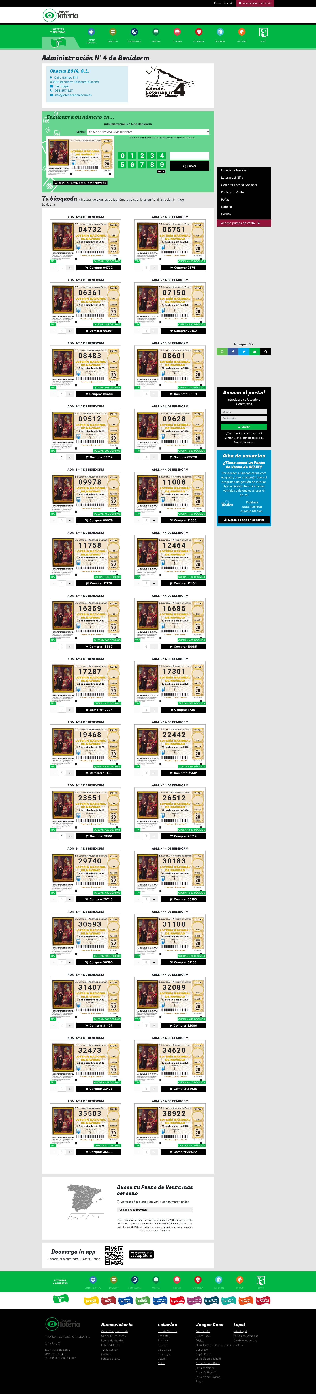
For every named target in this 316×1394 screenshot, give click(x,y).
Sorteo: (81, 131)
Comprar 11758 (100, 583)
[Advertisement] (244, 109)
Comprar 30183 (185, 899)
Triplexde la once (125, 1306)
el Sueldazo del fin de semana (213, 1345)
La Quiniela (198, 41)
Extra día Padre (211, 1306)
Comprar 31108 (185, 962)
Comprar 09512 (100, 457)
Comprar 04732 (101, 267)
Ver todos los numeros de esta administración (80, 183)
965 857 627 (63, 90)
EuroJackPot (203, 1331)
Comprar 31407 (100, 1025)
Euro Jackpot (91, 1306)
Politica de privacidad (246, 1335)
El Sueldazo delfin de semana (160, 1306)
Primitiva (156, 41)
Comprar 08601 (185, 394)
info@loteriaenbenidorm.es (73, 95)
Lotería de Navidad (234, 170)
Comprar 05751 (185, 267)
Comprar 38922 (185, 1152)
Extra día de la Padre (208, 1363)
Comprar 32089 (185, 1025)
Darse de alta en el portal (245, 520)
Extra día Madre (194, 1306)
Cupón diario (142, 1306)
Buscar (191, 165)
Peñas (225, 199)
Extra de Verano (245, 1306)
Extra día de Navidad (263, 1306)
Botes (263, 41)
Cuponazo (177, 1306)
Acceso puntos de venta (238, 223)
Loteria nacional (93, 1288)
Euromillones (134, 41)
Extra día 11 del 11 (206, 1372)
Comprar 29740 (101, 899)
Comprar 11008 (185, 520)
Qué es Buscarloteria (113, 1335)
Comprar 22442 (185, 773)
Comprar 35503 (101, 1152)
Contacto (106, 1354)
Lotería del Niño (232, 177)
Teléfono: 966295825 (57, 1350)
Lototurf (242, 41)
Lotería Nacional (167, 1331)
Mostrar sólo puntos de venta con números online (154, 1202)
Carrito (226, 214)
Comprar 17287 (100, 710)
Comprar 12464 (185, 583)
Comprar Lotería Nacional (239, 185)
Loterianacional (91, 41)
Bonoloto (113, 41)
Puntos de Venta (223, 3)
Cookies (238, 1345)
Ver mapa (61, 86)
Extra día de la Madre (208, 1358)
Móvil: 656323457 (55, 1353)
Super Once (108, 1306)
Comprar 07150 (185, 331)
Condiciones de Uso (245, 1340)
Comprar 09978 (101, 520)
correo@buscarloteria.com (60, 1357)
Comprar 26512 (185, 836)
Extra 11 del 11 (228, 1306)
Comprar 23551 (100, 836)
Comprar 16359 (100, 646)
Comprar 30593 (101, 962)
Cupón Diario (203, 1354)
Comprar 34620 (185, 1088)
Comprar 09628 (185, 457)
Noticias (226, 207)
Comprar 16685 (185, 646)
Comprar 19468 (101, 773)
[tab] (61, 31)
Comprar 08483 (101, 394)
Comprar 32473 (101, 1088)
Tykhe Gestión (109, 1349)
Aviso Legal (240, 1331)
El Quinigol (219, 1288)
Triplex (200, 1340)
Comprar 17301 (185, 710)
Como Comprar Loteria (114, 1331)
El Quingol (220, 41)
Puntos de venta (110, 1358)
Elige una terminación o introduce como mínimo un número (161, 137)
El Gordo (177, 41)
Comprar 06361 (101, 331)
